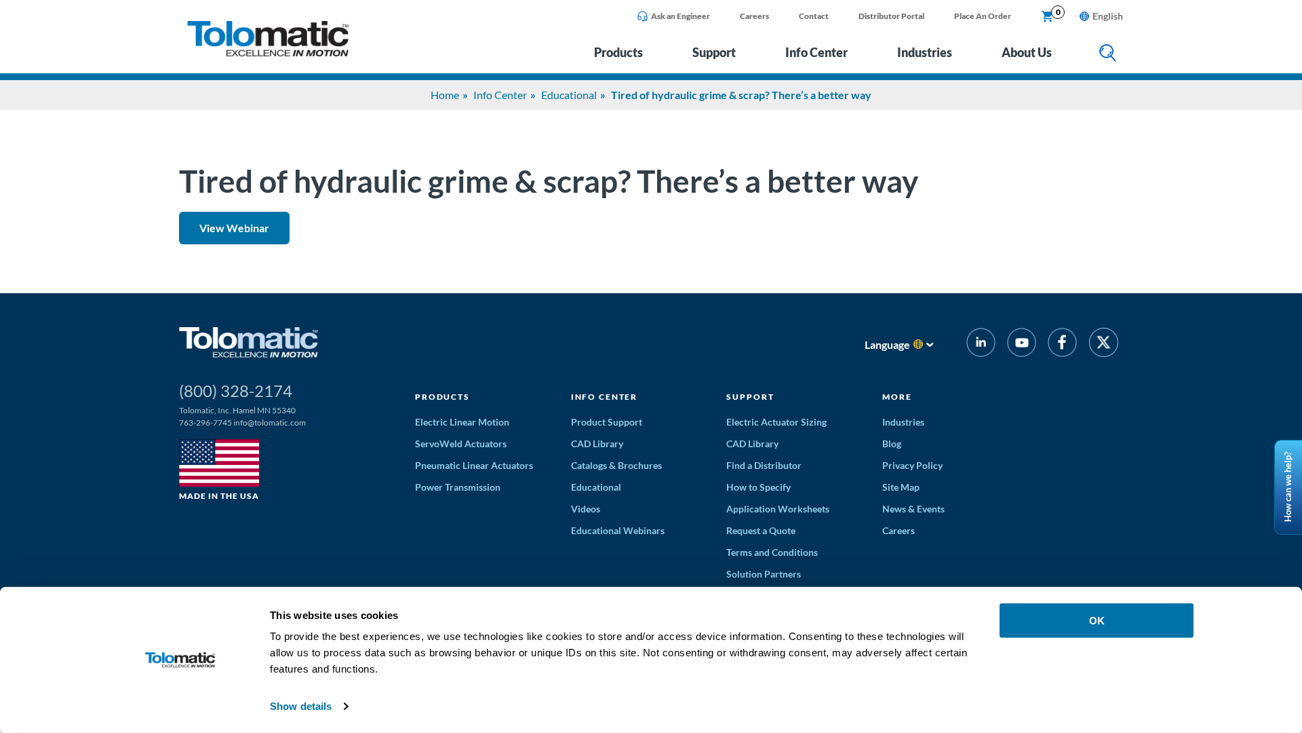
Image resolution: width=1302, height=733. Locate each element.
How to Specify (758, 487)
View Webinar (234, 227)
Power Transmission (457, 487)
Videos (585, 508)
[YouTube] (1021, 344)
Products (618, 52)
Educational (569, 94)
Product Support (606, 422)
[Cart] (1047, 17)
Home (445, 94)
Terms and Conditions (772, 552)
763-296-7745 (205, 422)
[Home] (268, 52)
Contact (814, 16)
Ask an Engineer (680, 16)
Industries (924, 52)
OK (1097, 620)
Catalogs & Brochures (616, 465)
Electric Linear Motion (462, 422)
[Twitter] (1103, 344)
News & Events (913, 508)
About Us (1027, 52)
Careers (754, 16)
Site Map (901, 487)
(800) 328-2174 (235, 390)
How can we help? (1287, 488)
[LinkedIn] (981, 344)
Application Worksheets (777, 508)
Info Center (816, 52)
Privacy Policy (912, 465)
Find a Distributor (764, 465)
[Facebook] (1062, 344)
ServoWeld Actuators (461, 443)
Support (714, 52)
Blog (891, 443)
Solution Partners (763, 574)
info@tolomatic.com (269, 422)
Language (887, 344)
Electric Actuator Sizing (776, 422)
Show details (301, 706)
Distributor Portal (891, 16)
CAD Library (597, 443)
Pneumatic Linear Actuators (474, 465)
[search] (1107, 54)
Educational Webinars (618, 530)
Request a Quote (760, 530)
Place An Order (982, 16)
